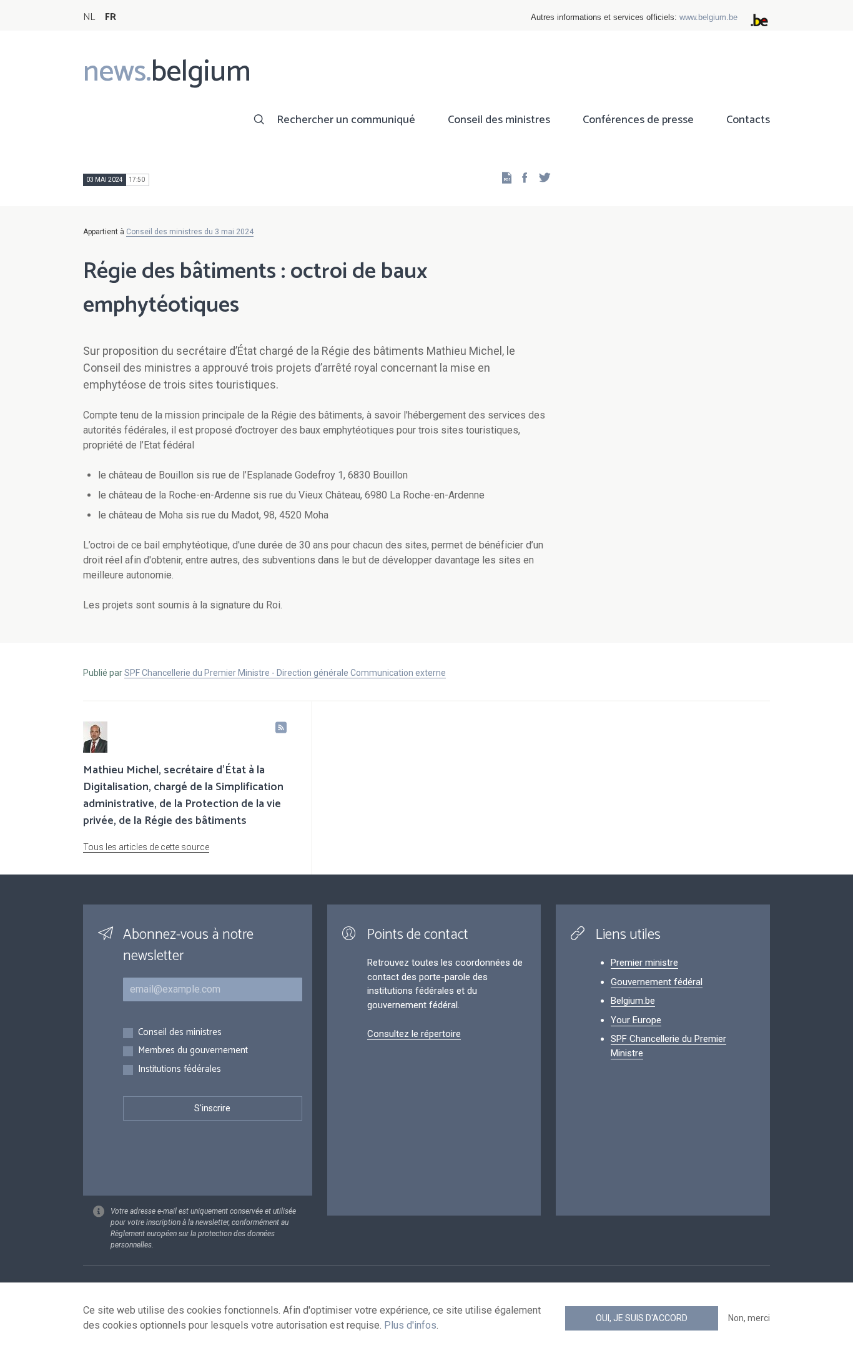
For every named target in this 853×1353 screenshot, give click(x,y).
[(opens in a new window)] (520, 177)
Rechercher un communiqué (346, 120)
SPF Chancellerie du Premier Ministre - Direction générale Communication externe (285, 673)
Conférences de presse (638, 120)
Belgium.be (633, 1000)
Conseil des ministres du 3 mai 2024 (190, 231)
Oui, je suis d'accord (642, 1318)
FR (110, 17)
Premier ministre (644, 962)
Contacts (748, 120)
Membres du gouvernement (193, 1051)
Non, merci (749, 1318)
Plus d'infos (410, 1325)
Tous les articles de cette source (146, 847)
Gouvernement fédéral (657, 982)
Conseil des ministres (499, 120)
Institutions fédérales (179, 1070)
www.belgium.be (708, 17)
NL (89, 17)
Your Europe (636, 1020)
